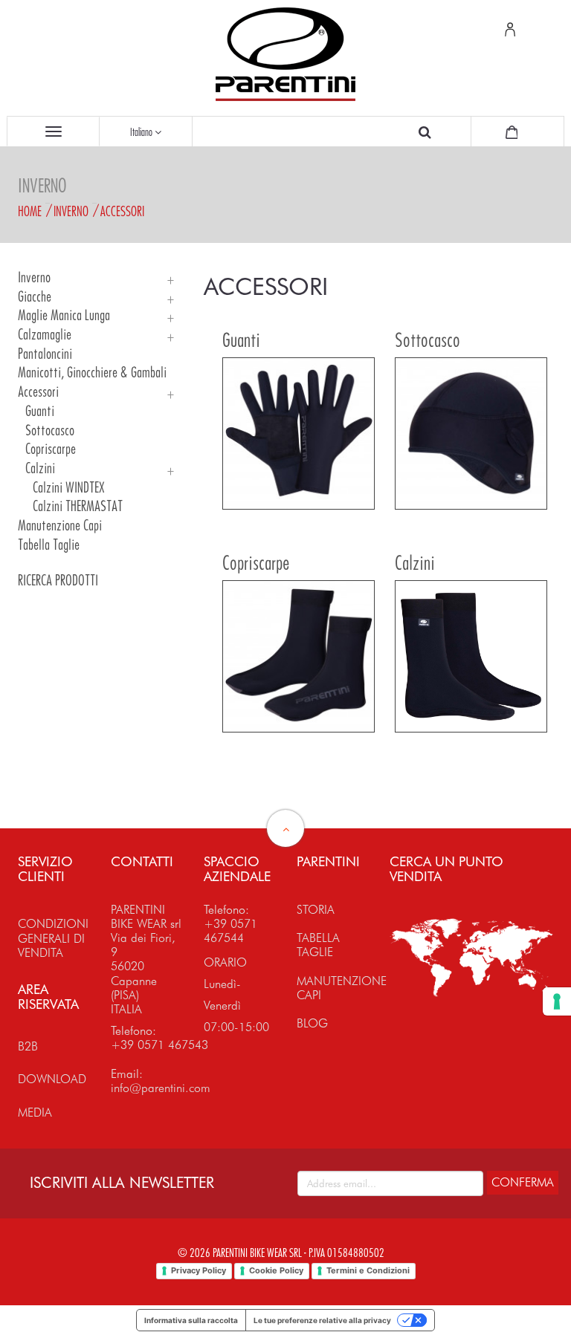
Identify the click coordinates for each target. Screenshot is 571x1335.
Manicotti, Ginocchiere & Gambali (92, 372)
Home (30, 211)
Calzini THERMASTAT (78, 506)
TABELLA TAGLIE (318, 945)
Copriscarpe (50, 449)
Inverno (71, 211)
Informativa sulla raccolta (191, 1320)
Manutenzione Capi (60, 525)
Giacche (34, 296)
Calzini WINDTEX (69, 487)
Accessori (122, 211)
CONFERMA (522, 1182)
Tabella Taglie (49, 544)
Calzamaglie (44, 334)
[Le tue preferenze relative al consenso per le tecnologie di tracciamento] (557, 1001)
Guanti (39, 411)
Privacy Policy (198, 1270)
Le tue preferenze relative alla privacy (322, 1320)
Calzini (40, 468)
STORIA (316, 910)
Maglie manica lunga (64, 315)
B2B (28, 1046)
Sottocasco (49, 430)
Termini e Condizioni (368, 1270)
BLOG (312, 1023)
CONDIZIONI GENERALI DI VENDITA (53, 938)
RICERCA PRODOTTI (58, 580)
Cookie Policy (276, 1270)
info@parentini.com (160, 1088)
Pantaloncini (45, 354)
